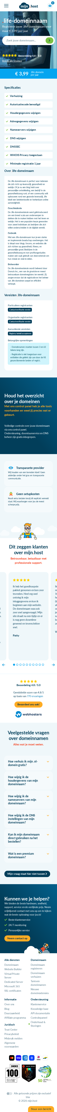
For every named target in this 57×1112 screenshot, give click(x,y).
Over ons (9, 1004)
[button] (3, 664)
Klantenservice (38, 1004)
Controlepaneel (39, 1017)
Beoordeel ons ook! (28, 704)
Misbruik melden (13, 1038)
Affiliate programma (15, 1017)
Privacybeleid (11, 1034)
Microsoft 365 (12, 986)
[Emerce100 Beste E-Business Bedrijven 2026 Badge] (12, 1072)
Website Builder (13, 969)
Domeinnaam (11, 964)
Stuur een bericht (41, 1109)
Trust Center (10, 1029)
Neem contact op (17, 938)
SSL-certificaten (12, 990)
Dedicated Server (13, 981)
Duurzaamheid (12, 1013)
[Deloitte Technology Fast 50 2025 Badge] (44, 1072)
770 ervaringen (35, 696)
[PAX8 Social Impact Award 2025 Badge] (29, 1072)
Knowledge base (39, 1008)
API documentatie (40, 1013)
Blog (6, 1008)
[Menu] (6, 6)
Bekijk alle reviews (12, 60)
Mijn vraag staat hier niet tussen (26, 873)
